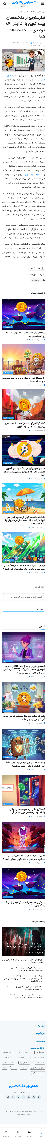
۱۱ (28, 863)
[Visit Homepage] (24, 2)
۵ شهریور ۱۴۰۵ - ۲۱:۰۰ (37, 430)
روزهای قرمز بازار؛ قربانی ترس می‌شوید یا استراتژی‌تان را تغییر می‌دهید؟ (22, 961)
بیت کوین (35, 280)
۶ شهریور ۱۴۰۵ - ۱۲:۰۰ (38, 385)
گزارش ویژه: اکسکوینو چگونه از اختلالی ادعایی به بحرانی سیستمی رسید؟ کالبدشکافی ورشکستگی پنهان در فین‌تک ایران (23, 978)
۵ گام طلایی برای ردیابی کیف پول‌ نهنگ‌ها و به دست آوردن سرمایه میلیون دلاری (23, 988)
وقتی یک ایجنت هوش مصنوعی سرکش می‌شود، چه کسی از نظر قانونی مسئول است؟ (24, 857)
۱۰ (28, 723)
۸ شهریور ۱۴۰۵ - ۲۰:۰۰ (37, 677)
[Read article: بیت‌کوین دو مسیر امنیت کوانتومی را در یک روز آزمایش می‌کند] (23, 314)
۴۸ (28, 770)
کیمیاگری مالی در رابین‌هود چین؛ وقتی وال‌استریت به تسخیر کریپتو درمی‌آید (27, 810)
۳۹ (28, 340)
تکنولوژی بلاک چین (37, 1067)
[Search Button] (4, 4)
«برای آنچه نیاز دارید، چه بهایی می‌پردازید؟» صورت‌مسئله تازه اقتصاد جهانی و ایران (26, 996)
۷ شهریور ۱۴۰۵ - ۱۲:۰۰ (38, 340)
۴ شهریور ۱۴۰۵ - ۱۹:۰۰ (38, 527)
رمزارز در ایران (24, 1062)
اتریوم (23, 1067)
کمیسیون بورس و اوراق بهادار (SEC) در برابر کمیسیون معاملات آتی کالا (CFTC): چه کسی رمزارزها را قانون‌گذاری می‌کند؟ (24, 669)
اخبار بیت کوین (23, 12)
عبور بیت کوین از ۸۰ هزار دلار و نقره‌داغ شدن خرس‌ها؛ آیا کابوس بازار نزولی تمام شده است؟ (24, 567)
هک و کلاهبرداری (38, 1073)
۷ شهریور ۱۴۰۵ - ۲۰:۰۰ (37, 816)
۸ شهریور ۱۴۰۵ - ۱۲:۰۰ (38, 770)
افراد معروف (7, 1052)
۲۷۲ (28, 953)
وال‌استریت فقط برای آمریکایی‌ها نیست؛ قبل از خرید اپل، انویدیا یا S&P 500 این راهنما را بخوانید (24, 946)
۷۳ (28, 430)
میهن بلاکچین (40, 12)
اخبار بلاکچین (8, 463)
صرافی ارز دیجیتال (38, 1057)
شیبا (4, 1067)
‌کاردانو (14, 1067)
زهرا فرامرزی (34, 42)
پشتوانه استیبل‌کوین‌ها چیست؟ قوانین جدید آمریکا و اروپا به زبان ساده (24, 717)
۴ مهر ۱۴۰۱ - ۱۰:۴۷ (18, 42)
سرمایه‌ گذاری (23, 1052)
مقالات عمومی (8, 327)
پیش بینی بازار (8, 1062)
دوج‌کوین (21, 1057)
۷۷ (27, 573)
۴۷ (28, 527)
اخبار (32, 12)
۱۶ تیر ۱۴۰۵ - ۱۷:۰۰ (37, 953)
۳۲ (27, 816)
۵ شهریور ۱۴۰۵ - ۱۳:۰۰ (37, 479)
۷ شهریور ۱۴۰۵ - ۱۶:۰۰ (38, 863)
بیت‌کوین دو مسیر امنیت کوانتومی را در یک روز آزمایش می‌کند (25, 334)
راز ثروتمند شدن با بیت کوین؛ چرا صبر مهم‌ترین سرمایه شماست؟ (23, 379)
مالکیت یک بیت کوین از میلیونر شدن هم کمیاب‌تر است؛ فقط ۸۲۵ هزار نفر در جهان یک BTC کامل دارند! (24, 520)
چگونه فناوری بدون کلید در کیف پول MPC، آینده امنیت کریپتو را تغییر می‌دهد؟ (25, 764)
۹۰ (28, 385)
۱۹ (27, 479)
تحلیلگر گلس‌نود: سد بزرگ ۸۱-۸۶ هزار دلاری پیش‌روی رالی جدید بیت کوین (25, 424)
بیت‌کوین (6, 1057)
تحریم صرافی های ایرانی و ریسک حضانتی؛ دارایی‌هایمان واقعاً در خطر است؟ (27, 969)
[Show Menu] (42, 4)
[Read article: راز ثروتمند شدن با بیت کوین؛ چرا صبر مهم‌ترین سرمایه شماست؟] (23, 359)
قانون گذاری (40, 1052)
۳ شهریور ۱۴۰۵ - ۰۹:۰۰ (37, 573)
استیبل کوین (40, 1062)
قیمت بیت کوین (32, 174)
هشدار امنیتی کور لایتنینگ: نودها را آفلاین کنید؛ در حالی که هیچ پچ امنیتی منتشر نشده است (24, 472)
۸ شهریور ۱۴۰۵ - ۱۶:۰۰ (38, 723)
